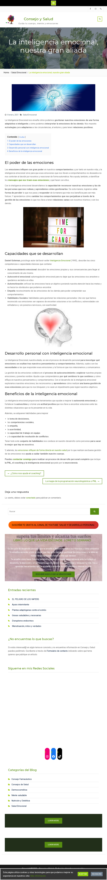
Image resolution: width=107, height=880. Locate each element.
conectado (30, 498)
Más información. (38, 876)
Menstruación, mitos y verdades (26, 626)
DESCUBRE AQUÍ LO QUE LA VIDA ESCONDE (53, 574)
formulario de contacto (57, 651)
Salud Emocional (30, 115)
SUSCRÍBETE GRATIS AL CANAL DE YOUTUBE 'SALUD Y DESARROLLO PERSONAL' (53, 525)
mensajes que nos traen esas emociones (28, 180)
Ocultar (22, 137)
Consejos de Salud (20, 784)
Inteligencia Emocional (60, 260)
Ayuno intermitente (20, 604)
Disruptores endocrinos (23, 621)
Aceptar (83, 874)
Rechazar (97, 874)
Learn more (53, 821)
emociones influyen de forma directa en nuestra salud (42, 450)
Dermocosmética (19, 790)
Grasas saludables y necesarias (26, 615)
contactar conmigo (22, 459)
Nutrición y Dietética (20, 800)
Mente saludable (19, 795)
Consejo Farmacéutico (21, 779)
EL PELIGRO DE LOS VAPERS (25, 599)
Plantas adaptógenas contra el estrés (29, 610)
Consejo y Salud (38, 19)
